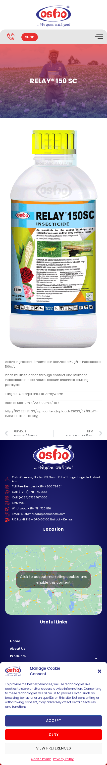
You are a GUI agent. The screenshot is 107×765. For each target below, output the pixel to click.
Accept (53, 720)
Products (18, 656)
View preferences (53, 748)
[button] (99, 671)
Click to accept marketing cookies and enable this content (53, 579)
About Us (17, 648)
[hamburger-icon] (98, 37)
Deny (53, 734)
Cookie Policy (41, 759)
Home (15, 641)
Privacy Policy (63, 759)
